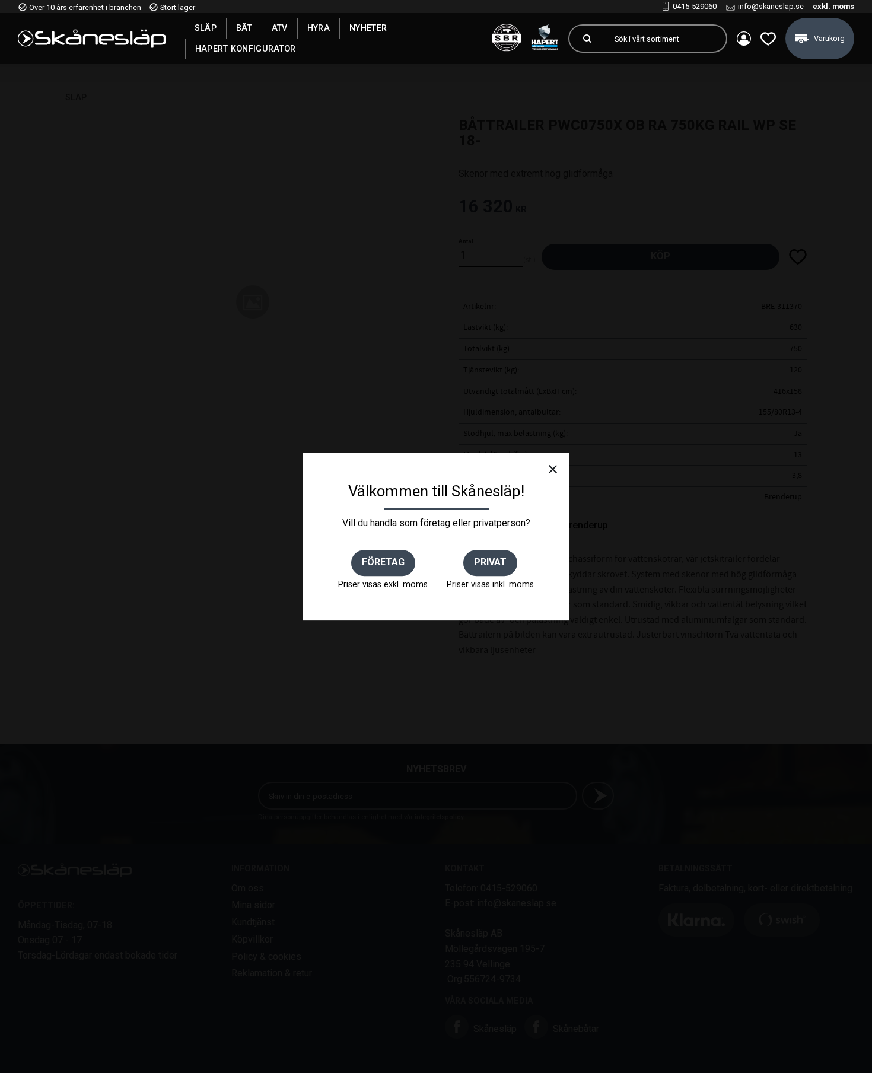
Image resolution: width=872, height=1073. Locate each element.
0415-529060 (695, 6)
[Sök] (587, 39)
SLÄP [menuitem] (206, 28)
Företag (383, 562)
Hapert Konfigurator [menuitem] (245, 48)
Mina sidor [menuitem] (744, 38)
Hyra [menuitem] (318, 28)
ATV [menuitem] (280, 28)
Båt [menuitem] (244, 28)
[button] (768, 38)
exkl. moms (833, 6)
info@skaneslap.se (771, 6)
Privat (490, 562)
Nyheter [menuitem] (368, 28)
